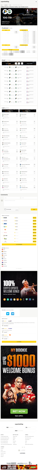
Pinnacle (14, 441)
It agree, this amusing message (7, 330)
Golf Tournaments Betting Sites (6, 444)
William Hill (15, 436)
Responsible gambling (29, 444)
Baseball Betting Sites (5, 439)
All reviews (19, 341)
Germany (5, 255)
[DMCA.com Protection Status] (22, 453)
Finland (4, 253)
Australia (5, 262)
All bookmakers (19, 244)
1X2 (5, 30)
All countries (18, 268)
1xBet (14, 439)
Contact (2, 448)
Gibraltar (5, 260)
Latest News (27, 439)
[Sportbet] (19, 424)
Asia (4, 249)
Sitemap (2, 454)
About (2, 450)
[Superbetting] (19, 1)
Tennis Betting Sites (4, 442)
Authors (2, 456)
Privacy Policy (3, 451)
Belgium (5, 251)
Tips (26, 442)
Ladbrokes (15, 444)
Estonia (4, 258)
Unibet (14, 442)
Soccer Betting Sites (4, 441)
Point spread (24, 30)
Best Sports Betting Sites (29, 436)
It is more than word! (5, 336)
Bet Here (34, 217)
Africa (4, 264)
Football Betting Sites (4, 436)
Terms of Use (3, 453)
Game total (10, 49)
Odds (26, 441)
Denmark (5, 266)
